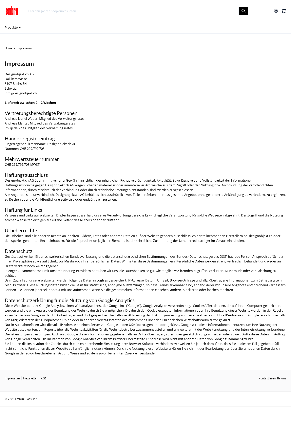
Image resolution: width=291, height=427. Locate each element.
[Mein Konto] (276, 11)
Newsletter (30, 378)
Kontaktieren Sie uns (272, 378)
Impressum (12, 378)
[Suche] (243, 11)
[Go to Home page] (12, 11)
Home (8, 48)
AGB (44, 378)
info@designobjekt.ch (21, 93)
